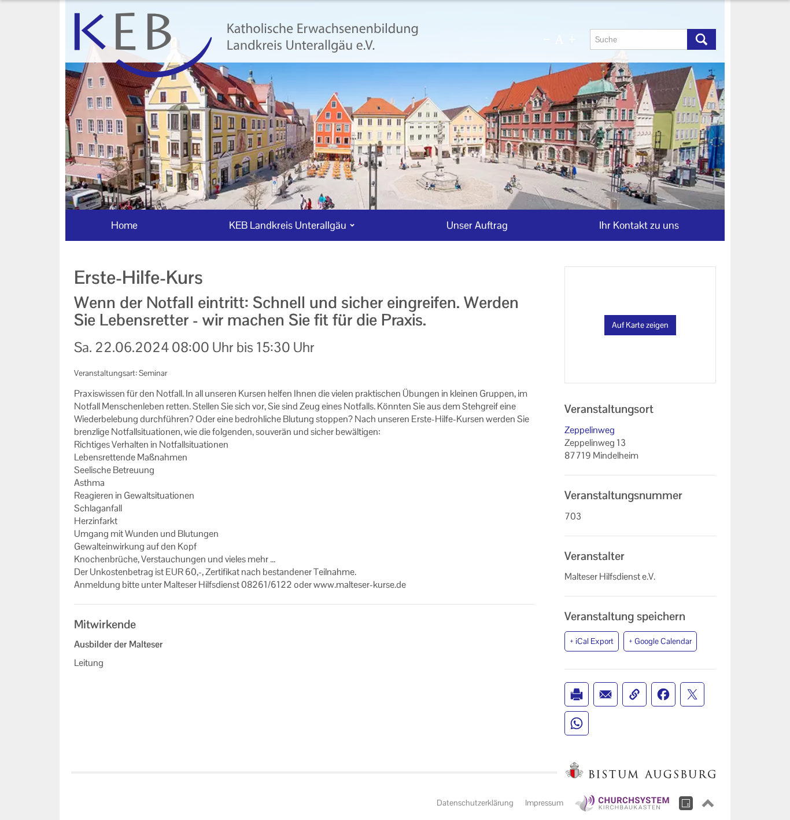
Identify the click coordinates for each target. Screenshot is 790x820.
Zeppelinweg (589, 430)
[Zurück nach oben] (708, 803)
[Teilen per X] (692, 694)
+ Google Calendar (660, 641)
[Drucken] (576, 694)
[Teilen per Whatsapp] (576, 723)
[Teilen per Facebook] (663, 694)
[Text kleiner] (546, 39)
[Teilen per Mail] (605, 694)
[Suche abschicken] (701, 39)
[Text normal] (559, 39)
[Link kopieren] (634, 694)
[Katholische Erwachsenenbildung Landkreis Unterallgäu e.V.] (289, 45)
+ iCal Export (592, 641)
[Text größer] (572, 39)
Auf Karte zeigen (640, 325)
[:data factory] (686, 803)
